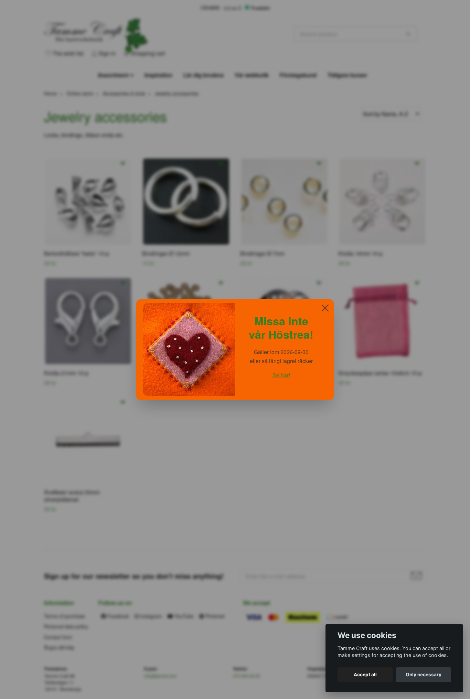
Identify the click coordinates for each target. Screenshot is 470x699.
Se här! (281, 375)
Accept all (365, 674)
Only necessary (423, 674)
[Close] (325, 308)
